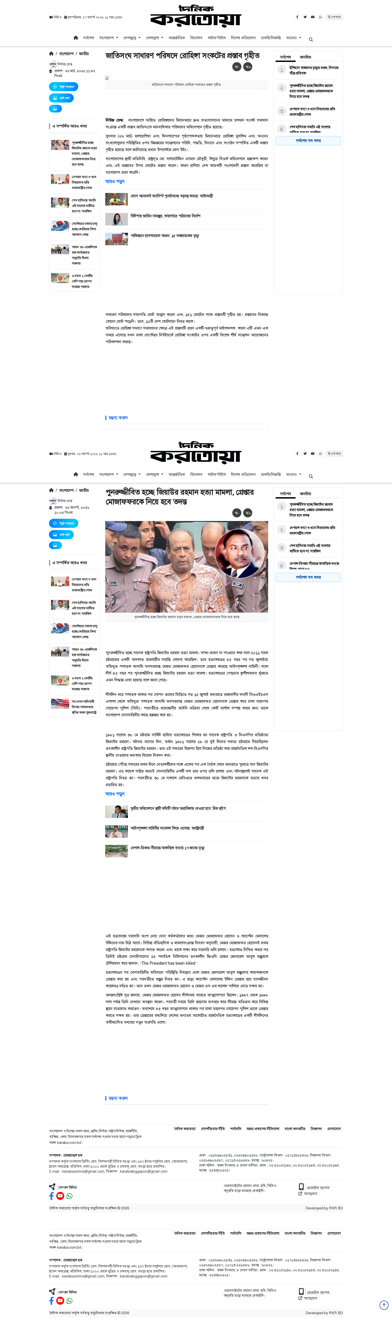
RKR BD (336, 1208)
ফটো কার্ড (65, 98)
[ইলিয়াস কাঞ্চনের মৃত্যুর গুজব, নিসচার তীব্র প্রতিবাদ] (307, 70)
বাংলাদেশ (66, 53)
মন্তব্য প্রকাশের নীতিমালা (263, 1128)
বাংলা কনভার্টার (295, 1128)
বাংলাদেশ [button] (107, 38)
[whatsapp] (69, 1196)
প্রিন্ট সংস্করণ (67, 86)
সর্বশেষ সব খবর (308, 140)
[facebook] (51, 1196)
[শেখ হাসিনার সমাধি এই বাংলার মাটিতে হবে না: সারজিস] (307, 129)
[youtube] (60, 1196)
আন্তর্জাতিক (177, 38)
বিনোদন (196, 38)
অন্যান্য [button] (292, 38)
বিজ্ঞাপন (316, 1128)
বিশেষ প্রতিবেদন (243, 38)
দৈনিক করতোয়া (185, 1128)
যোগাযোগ (334, 1128)
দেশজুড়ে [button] (130, 38)
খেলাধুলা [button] (153, 38)
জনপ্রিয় (305, 57)
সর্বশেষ (88, 38)
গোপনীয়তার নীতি (213, 1128)
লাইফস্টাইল (217, 38)
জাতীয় (84, 53)
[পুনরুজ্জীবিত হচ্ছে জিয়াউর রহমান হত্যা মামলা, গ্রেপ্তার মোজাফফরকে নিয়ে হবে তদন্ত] (307, 91)
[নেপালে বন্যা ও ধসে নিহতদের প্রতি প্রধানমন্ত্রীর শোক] (307, 111)
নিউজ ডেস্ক (64, 64)
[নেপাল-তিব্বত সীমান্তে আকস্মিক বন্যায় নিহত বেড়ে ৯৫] (307, 566)
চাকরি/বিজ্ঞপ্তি (271, 38)
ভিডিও (57, 17)
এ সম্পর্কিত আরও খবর (69, 126)
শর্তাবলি (235, 1128)
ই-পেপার (334, 17)
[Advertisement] (74, 359)
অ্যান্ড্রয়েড (310, 1193)
